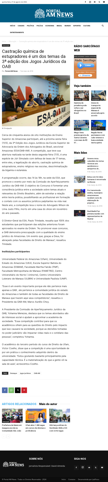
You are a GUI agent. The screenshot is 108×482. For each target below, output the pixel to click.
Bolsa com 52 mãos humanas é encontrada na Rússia (96, 179)
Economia (49, 26)
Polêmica (78, 99)
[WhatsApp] (11, 390)
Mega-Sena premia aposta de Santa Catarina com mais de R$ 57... (81, 137)
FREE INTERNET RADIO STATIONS (85, 56)
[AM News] (54, 13)
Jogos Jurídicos (25, 373)
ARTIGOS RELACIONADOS (19, 404)
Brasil (59, 26)
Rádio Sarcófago (85, 60)
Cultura (86, 26)
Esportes (77, 26)
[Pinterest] (24, 390)
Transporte (95, 99)
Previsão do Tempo (96, 128)
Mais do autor (48, 404)
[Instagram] (90, 2)
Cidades (21, 26)
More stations (90, 72)
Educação (12, 41)
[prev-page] (3, 436)
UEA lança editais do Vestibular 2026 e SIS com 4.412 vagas (58, 428)
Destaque (13, 373)
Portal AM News (11, 71)
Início (12, 26)
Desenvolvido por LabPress (88, 479)
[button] (102, 25)
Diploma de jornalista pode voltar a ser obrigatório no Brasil (80, 108)
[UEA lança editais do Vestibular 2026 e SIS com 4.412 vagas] (59, 416)
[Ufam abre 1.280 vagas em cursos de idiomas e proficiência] (36, 416)
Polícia (40, 26)
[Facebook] (85, 2)
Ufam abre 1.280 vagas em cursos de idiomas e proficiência (35, 428)
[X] (99, 2)
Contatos (71, 479)
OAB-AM (37, 373)
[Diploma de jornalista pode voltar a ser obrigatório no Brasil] (81, 95)
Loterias (77, 129)
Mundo (68, 26)
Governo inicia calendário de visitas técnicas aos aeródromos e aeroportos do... (95, 164)
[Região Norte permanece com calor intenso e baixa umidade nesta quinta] (98, 125)
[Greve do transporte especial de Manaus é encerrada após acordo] (98, 95)
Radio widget (80, 72)
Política (30, 26)
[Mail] (95, 2)
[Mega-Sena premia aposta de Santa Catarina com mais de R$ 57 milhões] (81, 125)
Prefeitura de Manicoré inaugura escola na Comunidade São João (12, 428)
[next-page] (8, 436)
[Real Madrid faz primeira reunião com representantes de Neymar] (79, 213)
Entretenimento (17, 32)
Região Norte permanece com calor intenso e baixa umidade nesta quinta (98, 137)
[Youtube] (104, 2)
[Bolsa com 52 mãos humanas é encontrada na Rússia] (79, 179)
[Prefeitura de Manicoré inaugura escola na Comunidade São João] (12, 416)
